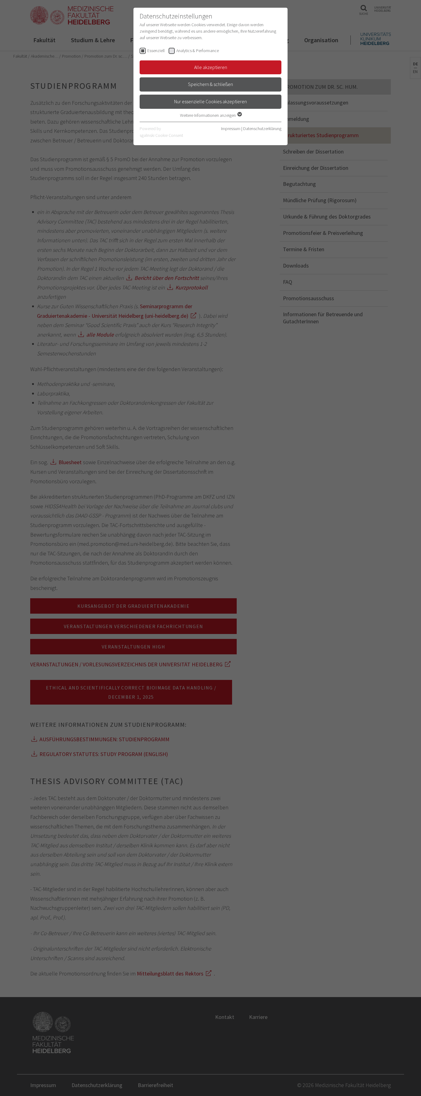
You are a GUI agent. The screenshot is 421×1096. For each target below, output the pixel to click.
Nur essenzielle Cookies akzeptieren (210, 101)
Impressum (230, 128)
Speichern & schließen (210, 84)
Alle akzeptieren (210, 67)
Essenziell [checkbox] (156, 50)
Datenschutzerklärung (262, 128)
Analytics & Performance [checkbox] (197, 50)
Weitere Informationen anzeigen (208, 115)
